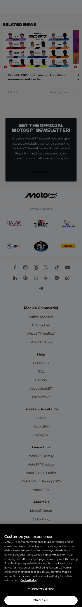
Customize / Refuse (41, 589)
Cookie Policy (29, 580)
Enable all (41, 600)
